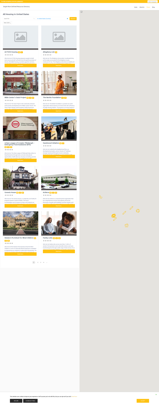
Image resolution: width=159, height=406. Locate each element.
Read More (74, 396)
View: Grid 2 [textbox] (7, 22)
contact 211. (20, 1)
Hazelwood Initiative (51, 143)
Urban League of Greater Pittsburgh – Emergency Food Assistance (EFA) (19, 144)
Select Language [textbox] (152, 1)
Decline (16, 400)
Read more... (20, 65)
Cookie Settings (30, 400)
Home (135, 7)
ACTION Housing (11, 52)
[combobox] (152, 1)
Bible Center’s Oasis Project (15, 97)
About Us (141, 7)
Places (148, 7)
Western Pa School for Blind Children (19, 238)
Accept (143, 400)
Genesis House (10, 192)
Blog (153, 7)
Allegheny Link (49, 52)
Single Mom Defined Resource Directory (16, 6)
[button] (131, 208)
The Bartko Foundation (52, 97)
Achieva (46, 192)
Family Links (48, 238)
